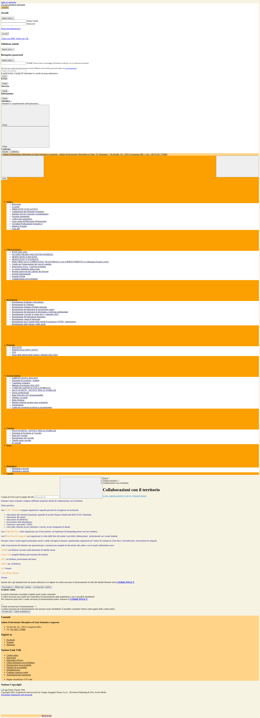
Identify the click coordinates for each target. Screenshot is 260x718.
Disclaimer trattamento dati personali (16, 695)
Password (31, 24)
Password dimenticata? (11, 29)
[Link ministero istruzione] (13, 5)
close (4, 179)
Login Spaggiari (71, 68)
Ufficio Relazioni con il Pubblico (20, 662)
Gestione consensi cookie (17, 672)
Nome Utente (32, 21)
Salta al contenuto (8, 2)
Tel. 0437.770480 (17, 629)
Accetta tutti (42, 587)
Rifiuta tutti (23, 587)
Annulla (5, 152)
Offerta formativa (110, 480)
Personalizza (7, 587)
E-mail (29, 63)
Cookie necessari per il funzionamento (17, 606)
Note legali (11, 658)
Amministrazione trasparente (18, 675)
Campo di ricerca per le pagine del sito (17, 497)
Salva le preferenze (22, 612)
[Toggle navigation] (22, 166)
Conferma (14, 152)
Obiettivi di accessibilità (16, 667)
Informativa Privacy (14, 660)
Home (105, 478)
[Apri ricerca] (237, 166)
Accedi (5, 7)
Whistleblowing (13, 670)
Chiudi (4, 84)
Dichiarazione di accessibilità (18, 665)
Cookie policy (12, 655)
